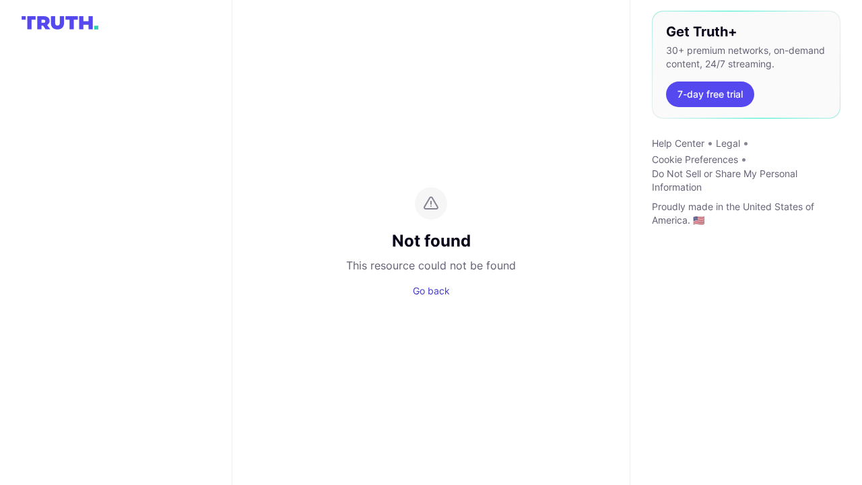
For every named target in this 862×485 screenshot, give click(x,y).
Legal (728, 143)
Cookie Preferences (695, 159)
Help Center (678, 143)
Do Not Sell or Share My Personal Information (724, 180)
